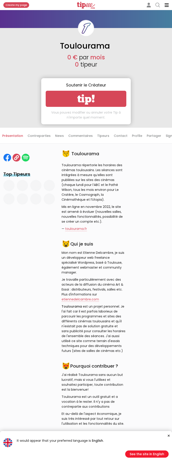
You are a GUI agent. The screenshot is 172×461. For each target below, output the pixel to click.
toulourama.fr (76, 228)
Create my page (16, 5)
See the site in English (147, 454)
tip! (86, 98)
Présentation (12, 136)
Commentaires (80, 136)
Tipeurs (103, 136)
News (59, 136)
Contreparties (39, 136)
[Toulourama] (16, 158)
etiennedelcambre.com (80, 299)
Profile (137, 136)
